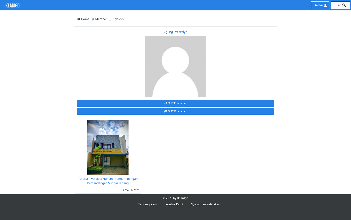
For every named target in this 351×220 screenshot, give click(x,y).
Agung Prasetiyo (175, 32)
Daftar (319, 5)
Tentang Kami (147, 204)
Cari (338, 5)
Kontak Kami (174, 204)
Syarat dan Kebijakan (205, 204)
